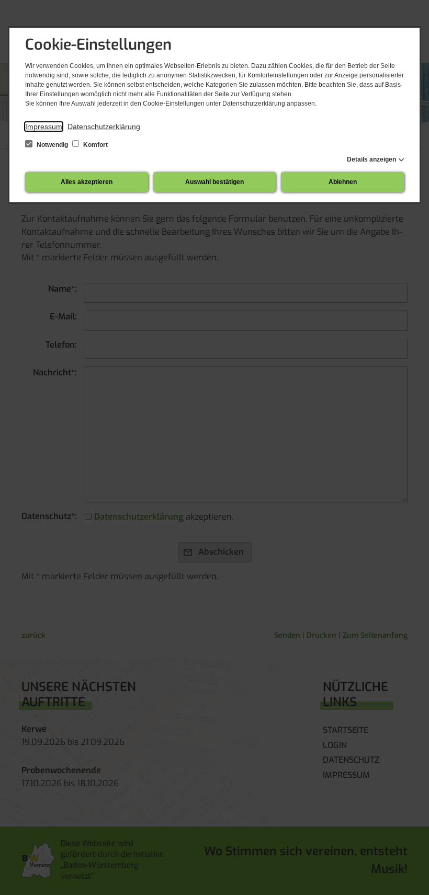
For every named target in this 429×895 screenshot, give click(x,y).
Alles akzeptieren (86, 182)
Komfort (95, 144)
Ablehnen (343, 182)
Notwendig (52, 144)
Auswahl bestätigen (214, 182)
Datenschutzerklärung (103, 126)
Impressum (43, 126)
